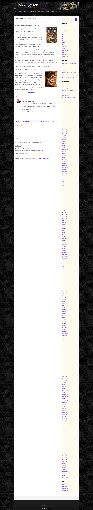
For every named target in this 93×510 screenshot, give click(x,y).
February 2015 (65, 275)
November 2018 (65, 196)
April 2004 (64, 435)
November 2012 (65, 311)
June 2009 (64, 382)
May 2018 (64, 208)
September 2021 (65, 151)
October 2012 (64, 313)
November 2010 (65, 353)
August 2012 (64, 317)
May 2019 (64, 185)
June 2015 (64, 270)
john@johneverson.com (31, 62)
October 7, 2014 (27, 21)
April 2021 (64, 157)
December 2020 (65, 163)
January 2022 (64, 147)
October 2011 (64, 335)
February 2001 (65, 455)
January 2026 (64, 108)
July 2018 (64, 204)
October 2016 (64, 240)
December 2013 (65, 289)
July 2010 (64, 360)
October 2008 (64, 398)
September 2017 (65, 222)
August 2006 (64, 414)
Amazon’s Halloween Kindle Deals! (48, 121)
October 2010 (64, 355)
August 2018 (64, 202)
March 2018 (64, 212)
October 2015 (64, 262)
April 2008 (64, 408)
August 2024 (64, 121)
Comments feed (65, 488)
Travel (63, 48)
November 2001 (65, 447)
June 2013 (64, 299)
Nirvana (46, 505)
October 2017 (64, 220)
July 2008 (64, 404)
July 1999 (64, 473)
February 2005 (65, 430)
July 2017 (64, 226)
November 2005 (65, 420)
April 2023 (64, 137)
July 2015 (64, 268)
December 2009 (65, 372)
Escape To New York (70, 91)
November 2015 (65, 260)
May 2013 (64, 301)
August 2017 (64, 224)
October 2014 (64, 281)
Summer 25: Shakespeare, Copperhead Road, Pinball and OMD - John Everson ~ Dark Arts (69, 90)
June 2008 (64, 406)
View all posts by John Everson (29, 111)
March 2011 (64, 347)
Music (63, 36)
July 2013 (64, 297)
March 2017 (64, 232)
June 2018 (64, 206)
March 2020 (64, 169)
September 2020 (65, 167)
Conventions (64, 30)
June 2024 (64, 125)
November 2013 (65, 291)
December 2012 (65, 309)
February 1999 (65, 477)
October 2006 (64, 412)
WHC (63, 52)
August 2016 (64, 244)
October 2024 (64, 119)
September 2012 (65, 315)
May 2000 (64, 463)
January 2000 (64, 469)
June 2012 (64, 321)
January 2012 (64, 329)
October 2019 (64, 177)
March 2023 (64, 139)
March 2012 (64, 325)
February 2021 (65, 159)
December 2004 (65, 432)
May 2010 (64, 364)
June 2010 (64, 362)
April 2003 (64, 441)
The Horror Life (39, 21)
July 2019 (64, 183)
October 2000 (64, 461)
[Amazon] (19, 1)
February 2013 (65, 305)
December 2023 (65, 133)
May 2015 (64, 272)
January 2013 (64, 307)
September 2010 (65, 356)
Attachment (17, 145)
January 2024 (64, 131)
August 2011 (64, 339)
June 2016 (64, 246)
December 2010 (65, 351)
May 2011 (64, 345)
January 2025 (64, 115)
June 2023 (64, 135)
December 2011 (65, 331)
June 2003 (64, 439)
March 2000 (64, 467)
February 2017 (65, 234)
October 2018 (64, 198)
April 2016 (64, 250)
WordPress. (49, 505)
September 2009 (65, 378)
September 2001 (65, 449)
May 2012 (64, 323)
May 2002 (64, 445)
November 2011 (65, 333)
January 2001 (64, 457)
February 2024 (65, 129)
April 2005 (64, 428)
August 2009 (64, 380)
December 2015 (65, 258)
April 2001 (64, 453)
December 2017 (65, 218)
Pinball (63, 40)
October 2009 (64, 376)
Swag (63, 44)
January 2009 (64, 392)
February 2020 (65, 171)
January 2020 (64, 173)
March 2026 (64, 106)
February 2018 (65, 214)
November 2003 (65, 437)
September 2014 (65, 283)
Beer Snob (64, 26)
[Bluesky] (16, 1)
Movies (63, 34)
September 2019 (65, 179)
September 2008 (65, 400)
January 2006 (64, 418)
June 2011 (64, 343)
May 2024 (64, 127)
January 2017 (64, 236)
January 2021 (64, 161)
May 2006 (64, 416)
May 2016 (64, 248)
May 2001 (64, 451)
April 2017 (64, 230)
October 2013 (64, 293)
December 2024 (65, 117)
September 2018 (65, 200)
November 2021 (65, 149)
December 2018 (65, 194)
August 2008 (64, 402)
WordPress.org (65, 490)
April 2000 (64, 465)
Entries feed (64, 486)
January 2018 (64, 216)
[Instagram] (18, 1)
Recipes (63, 42)
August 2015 (64, 266)
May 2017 (64, 228)
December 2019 (65, 175)
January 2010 (64, 370)
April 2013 (64, 303)
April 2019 (64, 187)
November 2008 (65, 396)
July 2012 (64, 319)
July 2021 (64, 155)
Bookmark (19, 115)
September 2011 (65, 337)
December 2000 (65, 459)
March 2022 (64, 145)
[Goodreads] (21, 1)
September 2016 (65, 242)
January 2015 (64, 277)
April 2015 (64, 273)
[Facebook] (15, 1)
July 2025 (64, 110)
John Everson (19, 21)
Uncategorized (65, 50)
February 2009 (65, 390)
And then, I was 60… (66, 67)
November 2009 (65, 374)
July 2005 (64, 426)
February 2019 (65, 190)
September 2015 (65, 264)
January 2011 (64, 349)
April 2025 (64, 111)
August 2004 (64, 434)
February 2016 (65, 254)
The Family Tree (41, 60)
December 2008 (65, 394)
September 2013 (65, 295)
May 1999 (64, 475)
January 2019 (64, 192)
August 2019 (64, 181)
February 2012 (65, 327)
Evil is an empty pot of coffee (23, 121)
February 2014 (65, 287)
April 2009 (64, 386)
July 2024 (64, 123)
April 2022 (64, 143)
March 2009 (64, 388)
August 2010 (64, 358)
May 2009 (64, 384)
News (36, 21)
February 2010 (65, 368)
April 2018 (64, 210)
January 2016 (64, 256)
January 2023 (64, 141)
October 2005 (64, 422)
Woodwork (64, 54)
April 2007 (64, 410)
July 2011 (64, 341)
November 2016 (65, 238)
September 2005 (65, 424)
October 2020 (64, 165)
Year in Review (65, 56)
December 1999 (65, 471)
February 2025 (65, 113)
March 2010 (64, 366)
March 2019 (64, 189)
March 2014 (64, 285)
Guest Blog (64, 32)
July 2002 (64, 443)
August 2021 (64, 153)
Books (18, 14)
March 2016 (64, 252)
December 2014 (65, 279)
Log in (63, 484)
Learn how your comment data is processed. (40, 158)
